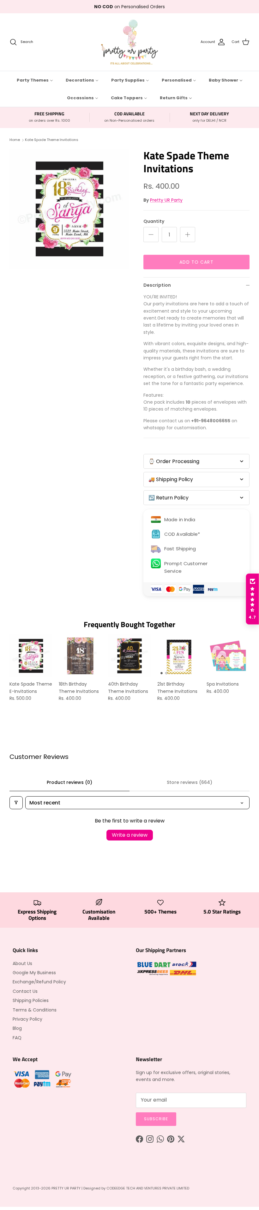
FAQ (17, 1038)
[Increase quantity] (187, 234)
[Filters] (16, 802)
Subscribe (156, 1118)
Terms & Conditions (35, 1010)
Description (157, 285)
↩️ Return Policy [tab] (168, 497)
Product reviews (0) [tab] (69, 782)
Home (14, 140)
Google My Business (34, 972)
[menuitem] (34, 80)
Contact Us (25, 991)
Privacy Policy (27, 1019)
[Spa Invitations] (228, 655)
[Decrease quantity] (151, 234)
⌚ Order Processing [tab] (173, 461)
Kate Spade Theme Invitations (51, 140)
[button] (252, 599)
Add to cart (196, 262)
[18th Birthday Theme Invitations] (80, 655)
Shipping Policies (31, 1000)
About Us (22, 963)
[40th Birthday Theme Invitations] (129, 655)
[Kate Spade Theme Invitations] (69, 209)
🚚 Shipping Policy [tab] (170, 479)
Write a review (130, 835)
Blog (17, 1028)
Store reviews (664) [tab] (189, 782)
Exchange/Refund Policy (39, 982)
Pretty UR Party (166, 200)
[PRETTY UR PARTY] (129, 42)
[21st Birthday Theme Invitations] (178, 655)
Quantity (153, 221)
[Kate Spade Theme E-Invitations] (30, 655)
